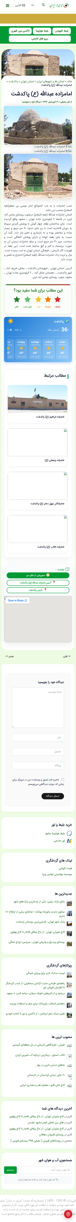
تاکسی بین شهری (20, 31)
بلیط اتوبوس (61, 31)
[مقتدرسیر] (38, 19)
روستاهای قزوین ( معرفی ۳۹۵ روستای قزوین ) (36, 1141)
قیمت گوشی (65, 868)
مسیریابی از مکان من (35, 575)
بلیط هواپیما (42, 31)
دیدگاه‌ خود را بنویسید (31, 102)
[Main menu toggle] (7, 5)
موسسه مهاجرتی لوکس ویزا (57, 874)
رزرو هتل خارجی (40, 39)
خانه (69, 81)
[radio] (57, 302)
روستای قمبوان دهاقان (51, 1135)
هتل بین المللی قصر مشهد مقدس (45, 1123)
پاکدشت (13, 81)
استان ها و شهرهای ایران (50, 81)
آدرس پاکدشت (35, 590)
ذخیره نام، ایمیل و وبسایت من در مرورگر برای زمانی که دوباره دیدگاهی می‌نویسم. (38, 782)
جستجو (10, 1170)
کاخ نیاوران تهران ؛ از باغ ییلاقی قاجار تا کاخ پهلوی (36, 1116)
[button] (43, 6)
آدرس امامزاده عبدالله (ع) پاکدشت (35, 583)
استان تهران (27, 81)
